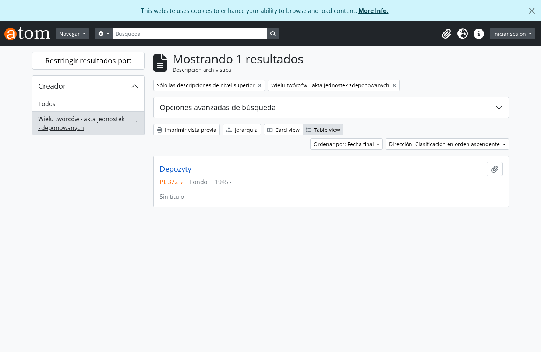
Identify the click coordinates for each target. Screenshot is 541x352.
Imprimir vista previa (189, 129)
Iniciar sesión (510, 33)
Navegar (70, 33)
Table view (326, 129)
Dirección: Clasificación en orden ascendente (445, 144)
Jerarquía (245, 129)
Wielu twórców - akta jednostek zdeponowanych (88, 123)
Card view (287, 129)
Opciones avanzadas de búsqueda (218, 107)
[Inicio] (30, 33)
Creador (52, 86)
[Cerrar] (532, 10)
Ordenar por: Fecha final (344, 144)
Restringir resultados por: (88, 61)
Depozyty (175, 169)
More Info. (373, 11)
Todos (47, 104)
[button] (446, 34)
